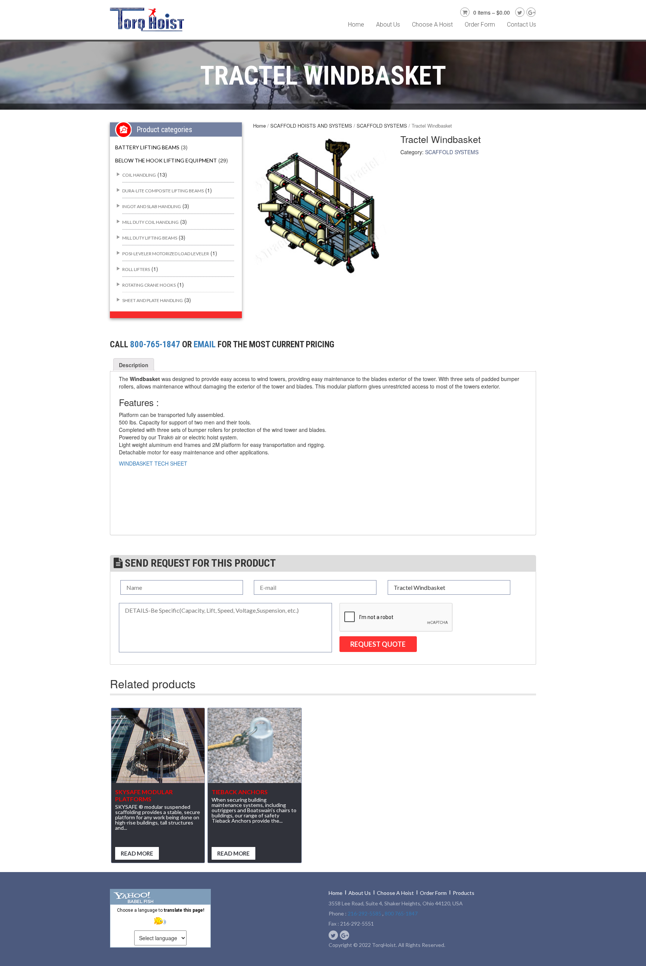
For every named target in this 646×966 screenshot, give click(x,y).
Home (356, 24)
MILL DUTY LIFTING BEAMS (149, 238)
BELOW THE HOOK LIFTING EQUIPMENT (166, 160)
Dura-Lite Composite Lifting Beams (163, 190)
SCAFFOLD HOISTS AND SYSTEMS (311, 125)
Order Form (480, 24)
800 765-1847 (401, 913)
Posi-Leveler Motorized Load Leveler (165, 253)
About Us (388, 24)
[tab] (133, 365)
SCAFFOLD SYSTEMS (382, 125)
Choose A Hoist (432, 24)
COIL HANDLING (139, 175)
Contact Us (521, 24)
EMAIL (205, 344)
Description (133, 365)
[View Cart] (464, 11)
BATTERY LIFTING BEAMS (147, 147)
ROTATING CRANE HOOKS (149, 285)
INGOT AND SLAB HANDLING (151, 206)
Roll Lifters (136, 269)
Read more (137, 853)
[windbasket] (321, 208)
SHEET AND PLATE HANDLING (152, 300)
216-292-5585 (364, 913)
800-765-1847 (155, 344)
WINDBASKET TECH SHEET (153, 463)
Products (463, 893)
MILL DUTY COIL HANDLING (150, 222)
